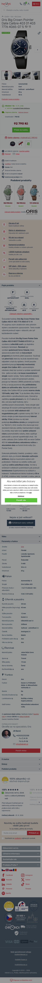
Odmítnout (21, 496)
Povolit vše (21, 500)
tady (30, 492)
